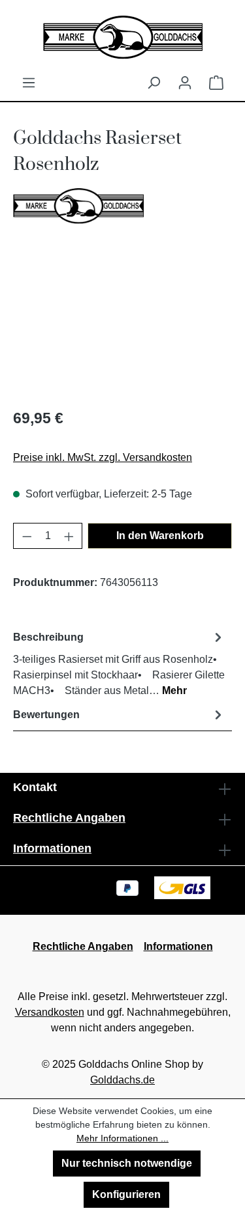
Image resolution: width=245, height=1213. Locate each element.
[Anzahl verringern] (27, 536)
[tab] (119, 663)
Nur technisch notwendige (126, 1163)
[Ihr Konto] (185, 83)
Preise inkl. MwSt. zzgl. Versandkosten (102, 457)
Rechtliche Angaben (69, 817)
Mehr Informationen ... (122, 1138)
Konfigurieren (126, 1194)
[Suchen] (153, 83)
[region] (122, 323)
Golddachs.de (122, 1079)
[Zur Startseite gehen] (122, 37)
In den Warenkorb (160, 535)
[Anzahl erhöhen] (69, 536)
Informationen (52, 848)
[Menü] (28, 83)
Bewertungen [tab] (46, 714)
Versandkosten (49, 1012)
